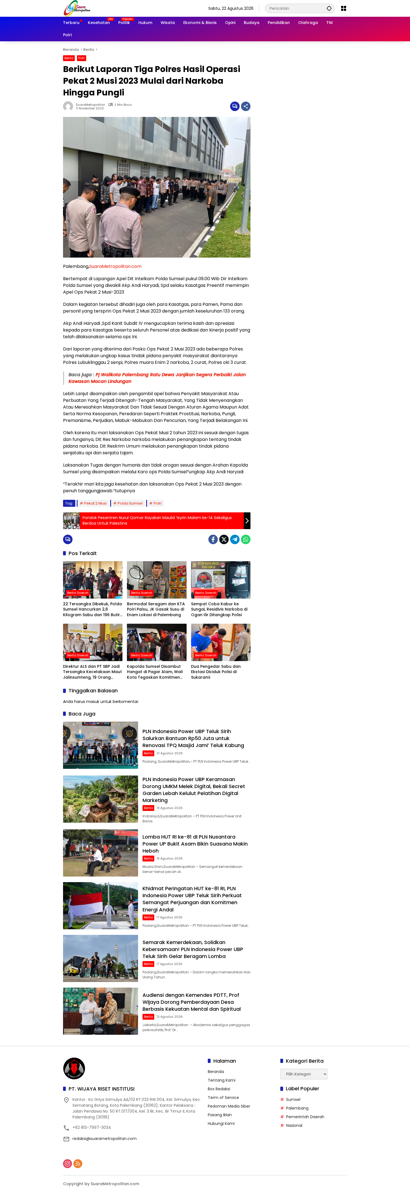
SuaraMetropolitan (90, 104)
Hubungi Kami (221, 1123)
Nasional (294, 1125)
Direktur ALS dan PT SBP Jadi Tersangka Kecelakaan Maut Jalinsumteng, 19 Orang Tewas (92, 672)
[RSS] (77, 1163)
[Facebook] (213, 539)
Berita (68, 58)
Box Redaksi (219, 1089)
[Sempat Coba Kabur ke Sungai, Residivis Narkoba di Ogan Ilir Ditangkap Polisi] (220, 580)
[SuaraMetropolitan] (77, 8)
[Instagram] (67, 1163)
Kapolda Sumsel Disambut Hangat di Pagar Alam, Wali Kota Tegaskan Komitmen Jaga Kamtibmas (155, 672)
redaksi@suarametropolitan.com (105, 1138)
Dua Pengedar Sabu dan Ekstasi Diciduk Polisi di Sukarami (216, 672)
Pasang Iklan (220, 1115)
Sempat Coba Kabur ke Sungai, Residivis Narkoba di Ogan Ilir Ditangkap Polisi (219, 609)
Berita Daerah (77, 592)
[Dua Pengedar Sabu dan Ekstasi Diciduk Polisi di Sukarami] (220, 642)
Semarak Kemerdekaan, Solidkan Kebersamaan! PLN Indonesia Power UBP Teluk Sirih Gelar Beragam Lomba (193, 949)
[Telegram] (235, 539)
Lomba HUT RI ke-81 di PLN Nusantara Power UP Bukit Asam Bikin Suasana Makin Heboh (195, 843)
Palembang (297, 1108)
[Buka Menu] (343, 8)
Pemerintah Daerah (305, 1117)
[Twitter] (224, 539)
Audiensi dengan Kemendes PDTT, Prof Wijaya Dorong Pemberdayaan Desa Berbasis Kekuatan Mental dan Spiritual (192, 1001)
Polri (81, 58)
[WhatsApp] (245, 539)
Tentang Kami (221, 1080)
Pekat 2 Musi (95, 503)
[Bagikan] (245, 106)
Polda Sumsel (130, 503)
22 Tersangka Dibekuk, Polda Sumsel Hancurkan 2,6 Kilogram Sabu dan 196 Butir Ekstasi (92, 609)
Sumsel (293, 1099)
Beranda (216, 1071)
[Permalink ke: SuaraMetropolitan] (69, 106)
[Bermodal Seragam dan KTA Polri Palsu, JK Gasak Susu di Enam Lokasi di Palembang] (156, 580)
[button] (329, 8)
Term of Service (223, 1097)
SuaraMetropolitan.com (115, 266)
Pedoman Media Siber (229, 1106)
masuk (92, 701)
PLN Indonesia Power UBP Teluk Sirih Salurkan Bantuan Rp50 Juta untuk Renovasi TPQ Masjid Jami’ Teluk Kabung (193, 738)
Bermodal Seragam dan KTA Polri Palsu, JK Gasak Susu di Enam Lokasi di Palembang (156, 609)
